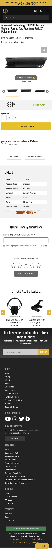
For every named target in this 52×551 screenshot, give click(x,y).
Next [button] (49, 92)
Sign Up (43, 352)
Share (15, 156)
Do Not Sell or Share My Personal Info (26, 529)
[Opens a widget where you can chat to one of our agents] (42, 546)
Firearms (8, 374)
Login (7, 493)
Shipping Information (13, 456)
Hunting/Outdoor (12, 397)
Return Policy (10, 460)
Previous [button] (5, 92)
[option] (26, 62)
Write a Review (26, 274)
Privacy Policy (36, 539)
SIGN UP (15, 438)
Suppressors (10, 390)
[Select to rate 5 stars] (38, 266)
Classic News (10, 470)
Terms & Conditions (18, 539)
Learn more (42, 246)
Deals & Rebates (11, 407)
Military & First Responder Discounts (20, 480)
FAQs (7, 450)
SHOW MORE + (26, 213)
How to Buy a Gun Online (15, 476)
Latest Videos (10, 466)
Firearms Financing (13, 463)
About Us (8, 514)
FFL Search (9, 500)
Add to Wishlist (35, 156)
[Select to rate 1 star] (13, 266)
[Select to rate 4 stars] (32, 266)
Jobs (7, 517)
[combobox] (26, 17)
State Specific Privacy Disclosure (26, 542)
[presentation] (3, 312)
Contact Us (9, 520)
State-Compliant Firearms (15, 483)
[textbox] (26, 240)
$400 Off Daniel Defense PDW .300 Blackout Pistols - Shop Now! (26, 3)
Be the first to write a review (12, 42)
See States (12, 144)
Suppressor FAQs (12, 453)
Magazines (9, 387)
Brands (8, 403)
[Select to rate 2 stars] (20, 266)
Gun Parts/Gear (11, 394)
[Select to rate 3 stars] (26, 266)
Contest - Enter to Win (14, 473)
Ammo (7, 377)
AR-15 (7, 380)
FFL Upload (9, 503)
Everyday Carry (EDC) (13, 400)
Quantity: (5, 114)
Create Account (11, 497)
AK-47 (7, 383)
